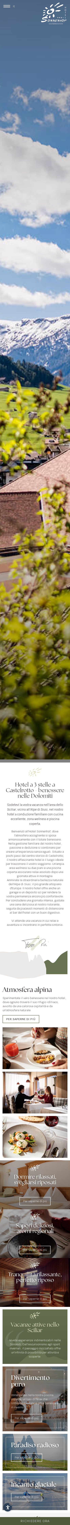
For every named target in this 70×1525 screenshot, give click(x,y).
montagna (46, 876)
